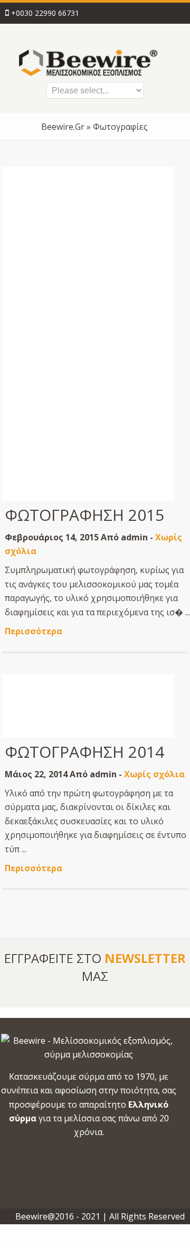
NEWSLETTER (145, 958)
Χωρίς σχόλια (154, 774)
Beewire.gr (62, 126)
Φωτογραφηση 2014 (84, 752)
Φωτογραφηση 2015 (84, 515)
